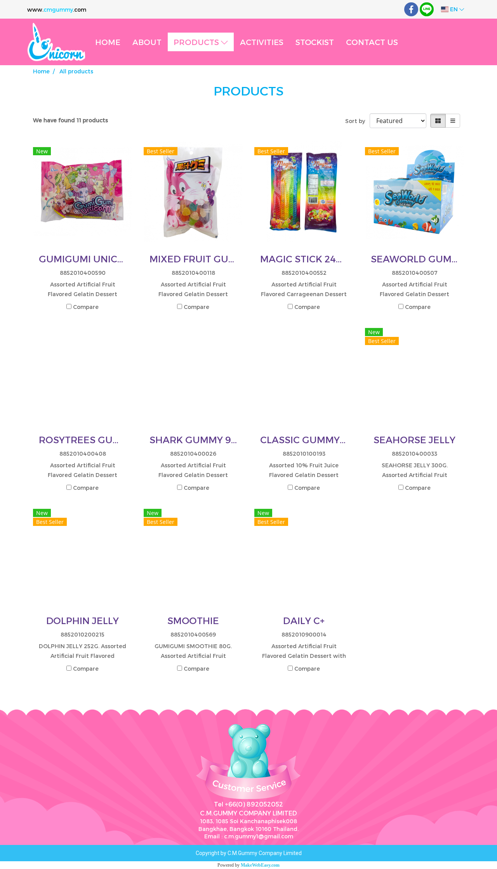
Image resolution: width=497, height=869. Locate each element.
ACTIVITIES (261, 42)
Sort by (357, 121)
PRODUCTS (197, 42)
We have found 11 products (70, 120)
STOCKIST (314, 42)
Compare (86, 307)
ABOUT (147, 42)
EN (453, 9)
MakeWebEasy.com (260, 865)
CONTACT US (372, 42)
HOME (107, 42)
